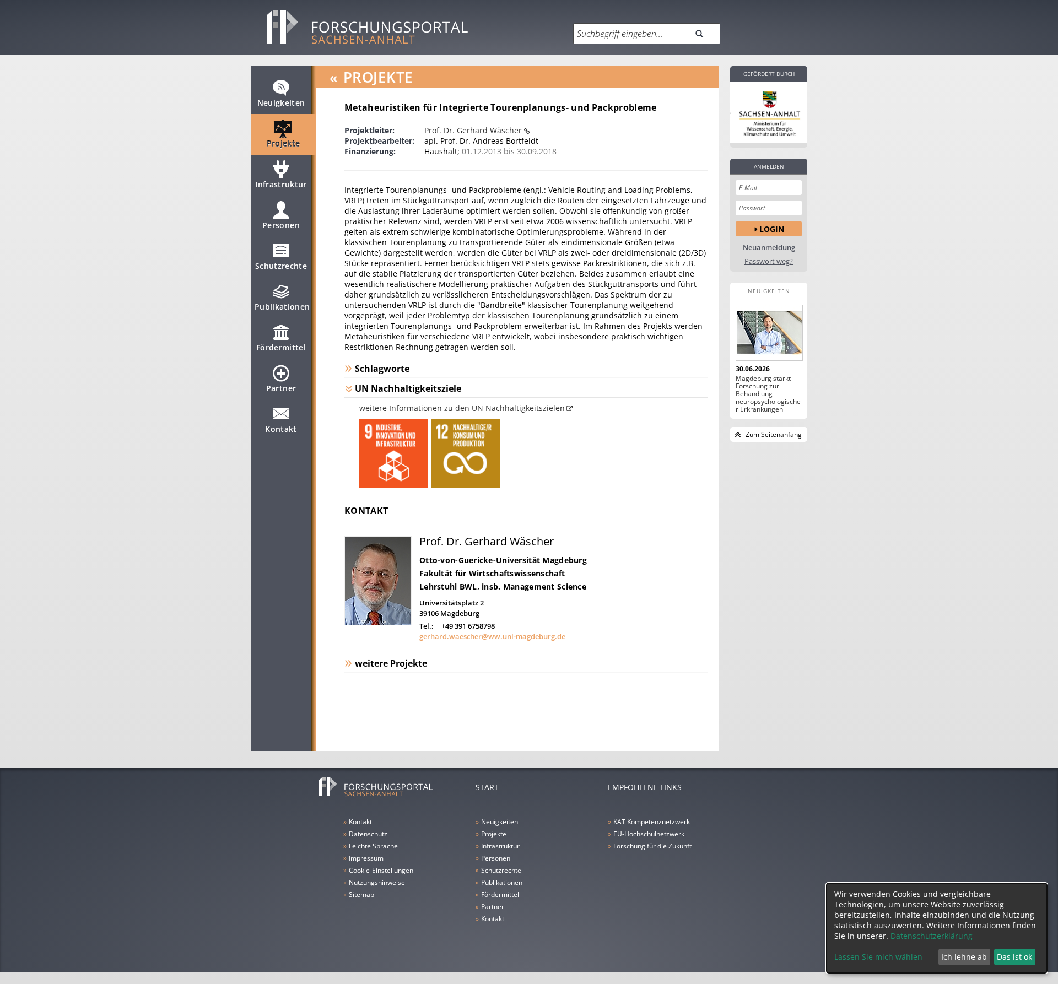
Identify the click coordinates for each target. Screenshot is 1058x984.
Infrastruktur (281, 184)
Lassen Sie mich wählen (878, 956)
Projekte (283, 143)
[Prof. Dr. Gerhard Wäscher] (378, 622)
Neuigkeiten (281, 103)
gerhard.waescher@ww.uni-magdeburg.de (492, 636)
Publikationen (282, 306)
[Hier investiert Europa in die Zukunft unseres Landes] (768, 112)
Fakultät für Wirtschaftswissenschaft (492, 573)
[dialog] (937, 928)
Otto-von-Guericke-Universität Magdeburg (503, 560)
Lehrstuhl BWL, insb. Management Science (502, 586)
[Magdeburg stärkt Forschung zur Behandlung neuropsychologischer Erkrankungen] (769, 333)
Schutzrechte (281, 266)
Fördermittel (281, 347)
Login (771, 229)
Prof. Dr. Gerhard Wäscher (474, 130)
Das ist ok (1014, 956)
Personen (281, 225)
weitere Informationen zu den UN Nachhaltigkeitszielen (462, 408)
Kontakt (280, 429)
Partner (281, 388)
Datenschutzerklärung (931, 936)
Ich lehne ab (964, 956)
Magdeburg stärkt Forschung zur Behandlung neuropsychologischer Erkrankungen (768, 394)
